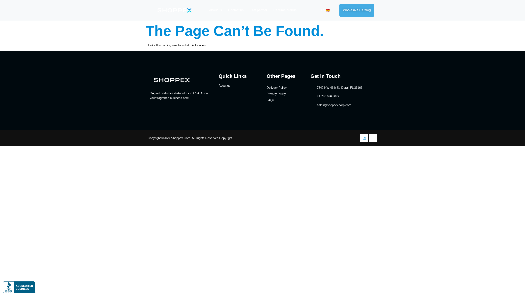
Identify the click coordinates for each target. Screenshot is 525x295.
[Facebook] (373, 138)
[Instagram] (364, 138)
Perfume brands (285, 10)
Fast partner (258, 10)
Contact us (236, 10)
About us (215, 10)
